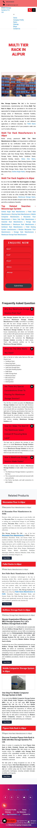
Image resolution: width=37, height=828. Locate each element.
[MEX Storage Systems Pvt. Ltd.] (18, 790)
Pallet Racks (31, 124)
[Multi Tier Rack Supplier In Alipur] (18, 86)
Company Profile (18, 20)
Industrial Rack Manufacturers (12, 222)
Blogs (15, 26)
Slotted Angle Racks (18, 171)
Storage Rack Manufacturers (24, 232)
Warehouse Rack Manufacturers (23, 224)
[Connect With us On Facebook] (5, 797)
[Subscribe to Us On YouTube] (24, 797)
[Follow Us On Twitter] (18, 797)
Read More (6, 558)
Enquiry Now (34, 10)
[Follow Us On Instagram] (11, 797)
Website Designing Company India (19, 825)
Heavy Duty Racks (28, 159)
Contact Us (16, 29)
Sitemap (15, 24)
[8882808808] (30, 10)
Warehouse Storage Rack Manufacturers (14, 234)
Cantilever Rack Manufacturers (12, 227)
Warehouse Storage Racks (26, 197)
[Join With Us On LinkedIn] (30, 797)
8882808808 (10, 2)
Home (15, 18)
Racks (15, 22)
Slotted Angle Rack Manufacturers (13, 212)
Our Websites (21, 812)
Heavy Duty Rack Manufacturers (23, 219)
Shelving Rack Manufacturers (21, 214)
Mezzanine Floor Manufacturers (13, 535)
